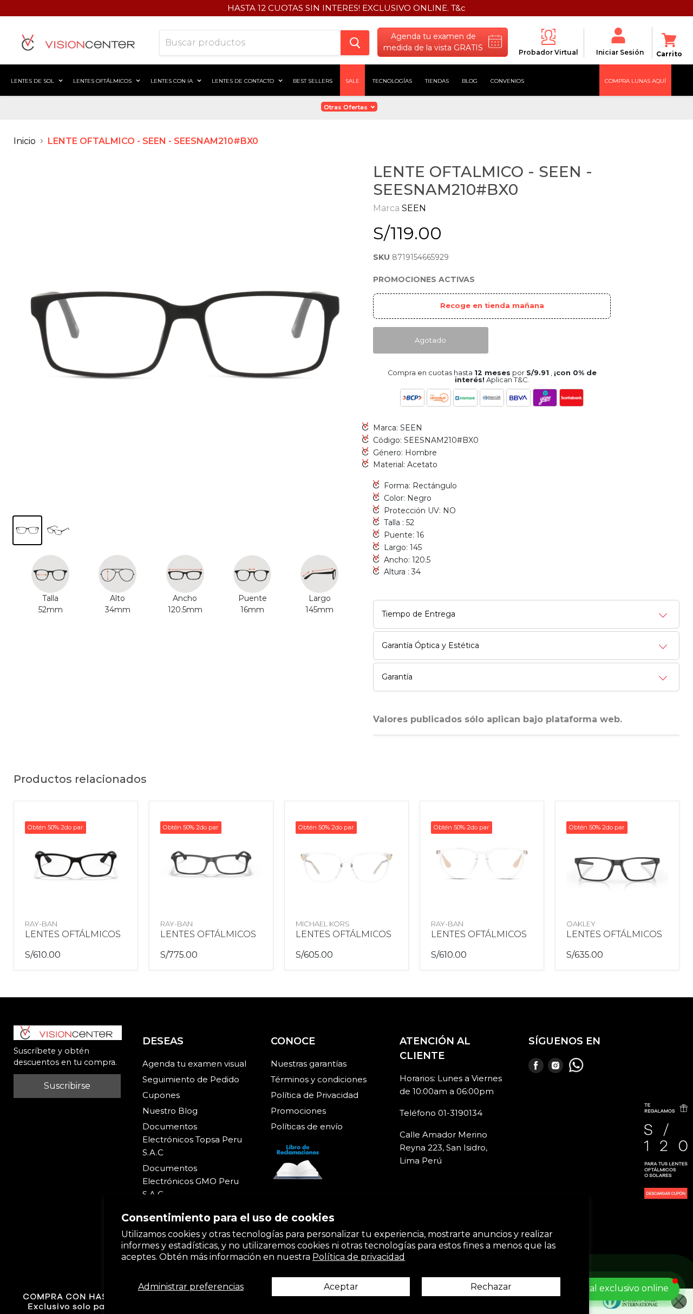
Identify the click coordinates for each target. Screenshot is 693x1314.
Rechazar (491, 1287)
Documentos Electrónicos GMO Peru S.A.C (190, 1181)
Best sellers (312, 80)
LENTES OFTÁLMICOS (73, 934)
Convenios (507, 80)
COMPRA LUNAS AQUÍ (635, 80)
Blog (470, 80)
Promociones (298, 1111)
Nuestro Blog (170, 1111)
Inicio (25, 141)
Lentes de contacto (244, 80)
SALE (352, 80)
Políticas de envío (307, 1126)
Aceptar (341, 1287)
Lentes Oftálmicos (103, 80)
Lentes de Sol (33, 80)
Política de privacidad (358, 1257)
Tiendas (437, 80)
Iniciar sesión (620, 52)
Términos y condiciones (319, 1079)
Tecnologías (392, 80)
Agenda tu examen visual (194, 1063)
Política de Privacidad (314, 1095)
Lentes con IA (172, 80)
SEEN (414, 208)
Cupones (161, 1095)
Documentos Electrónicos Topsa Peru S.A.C (192, 1139)
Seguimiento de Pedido (190, 1079)
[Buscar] (355, 42)
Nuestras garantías (308, 1063)
